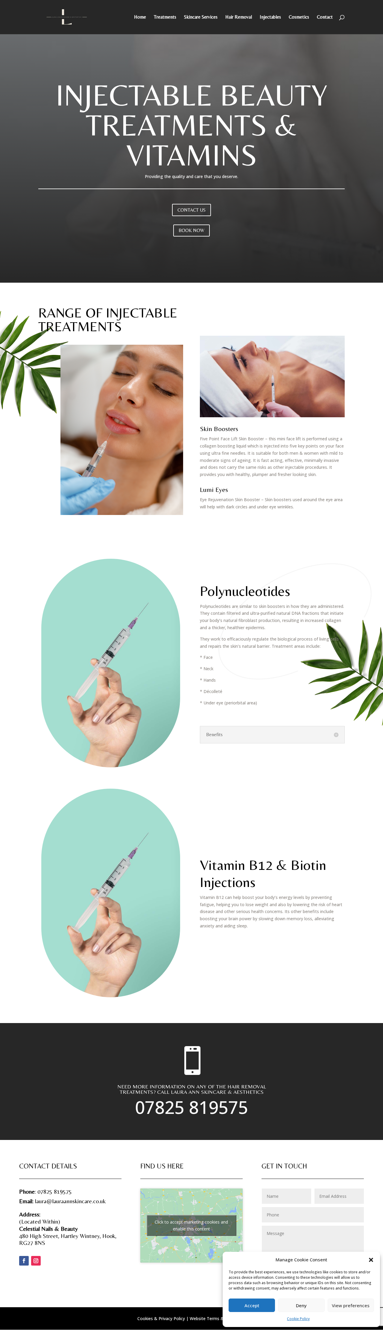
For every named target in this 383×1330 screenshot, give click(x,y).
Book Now (191, 230)
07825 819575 (191, 1107)
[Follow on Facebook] (24, 1261)
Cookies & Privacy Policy (161, 1318)
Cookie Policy (298, 1318)
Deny (301, 1305)
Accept (251, 1305)
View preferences (351, 1305)
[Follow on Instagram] (36, 1261)
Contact (325, 17)
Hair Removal (238, 17)
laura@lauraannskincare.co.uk (70, 1201)
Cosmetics (299, 17)
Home (140, 17)
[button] (371, 1260)
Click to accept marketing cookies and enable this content (191, 1225)
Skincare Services (201, 17)
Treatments (165, 17)
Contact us (191, 210)
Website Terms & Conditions (218, 1318)
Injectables (270, 17)
